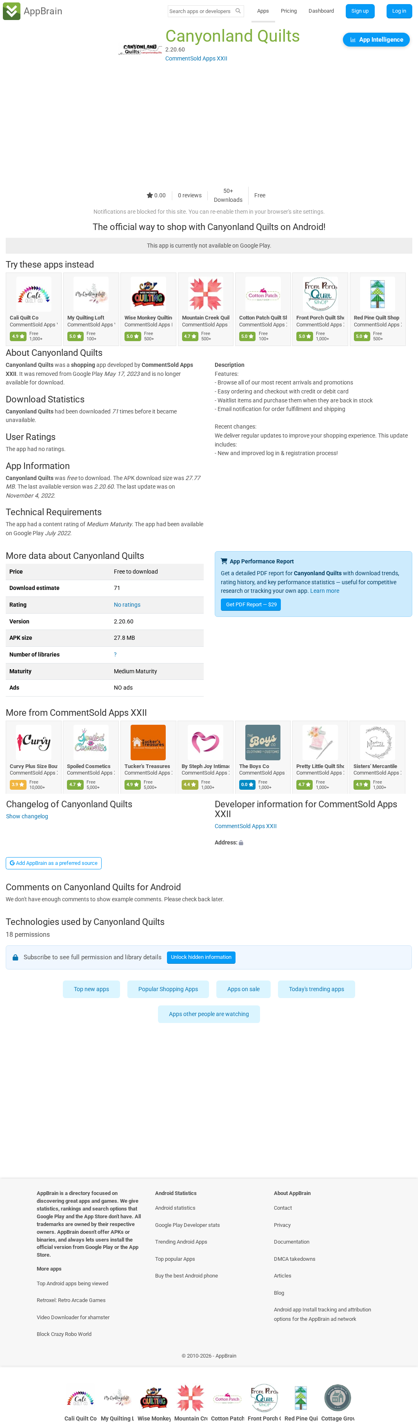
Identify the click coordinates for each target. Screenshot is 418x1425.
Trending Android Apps (181, 1242)
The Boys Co (254, 766)
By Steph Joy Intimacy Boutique (206, 766)
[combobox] (200, 11)
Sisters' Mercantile (376, 766)
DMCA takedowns (295, 1259)
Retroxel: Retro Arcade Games (71, 1300)
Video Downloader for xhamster (73, 1317)
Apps (263, 11)
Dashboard (321, 11)
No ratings (127, 604)
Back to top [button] (399, 1357)
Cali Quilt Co (24, 318)
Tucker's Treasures (147, 766)
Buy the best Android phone (186, 1276)
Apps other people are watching (209, 1014)
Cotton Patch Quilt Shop (263, 318)
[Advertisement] (209, 129)
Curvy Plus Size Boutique (34, 766)
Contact (283, 1208)
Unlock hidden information (201, 957)
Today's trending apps (316, 989)
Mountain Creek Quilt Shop (206, 318)
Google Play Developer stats (187, 1225)
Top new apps (91, 989)
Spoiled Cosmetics (89, 766)
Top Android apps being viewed (72, 1283)
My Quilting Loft (85, 318)
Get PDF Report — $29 (251, 604)
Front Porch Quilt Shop (320, 318)
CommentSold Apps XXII (98, 713)
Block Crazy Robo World (64, 1334)
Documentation (291, 1242)
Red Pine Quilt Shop (376, 318)
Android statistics (175, 1208)
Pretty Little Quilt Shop (320, 766)
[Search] (238, 11)
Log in (399, 11)
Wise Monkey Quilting (148, 318)
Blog (279, 1293)
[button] (313, 842)
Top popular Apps (175, 1259)
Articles (282, 1276)
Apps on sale (243, 989)
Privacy (282, 1225)
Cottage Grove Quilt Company (337, 1418)
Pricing (289, 11)
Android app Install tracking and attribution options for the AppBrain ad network (322, 1314)
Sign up (360, 11)
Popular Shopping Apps (168, 989)
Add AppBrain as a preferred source (56, 863)
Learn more (324, 590)
